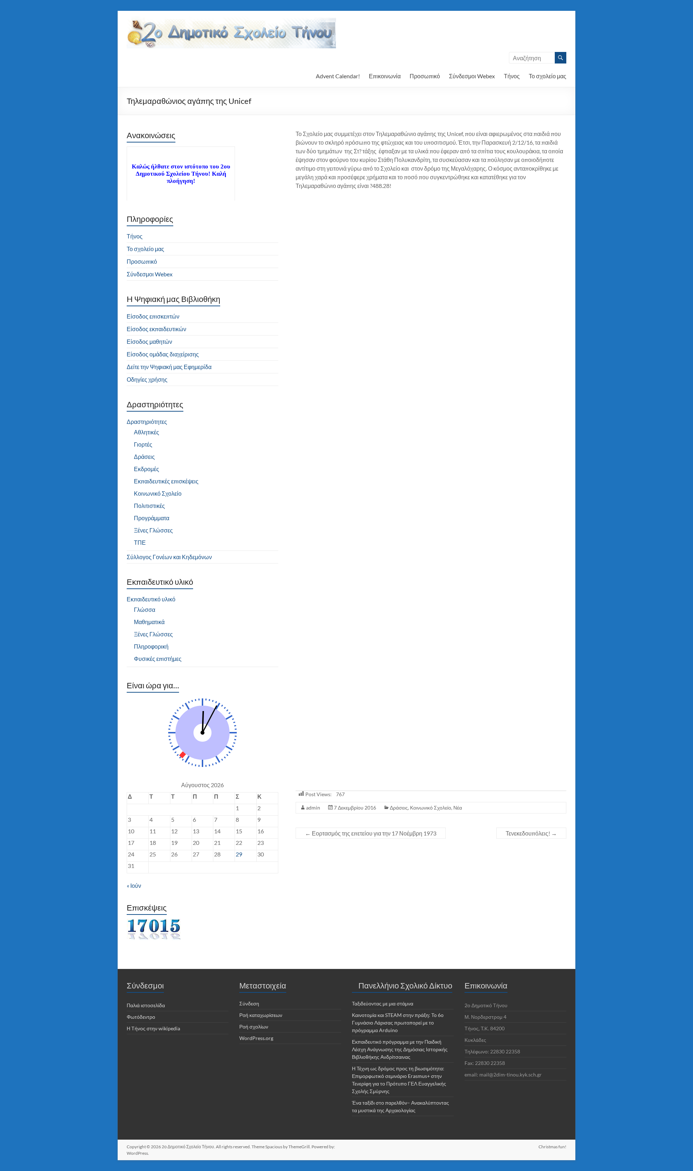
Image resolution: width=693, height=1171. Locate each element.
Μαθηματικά (149, 621)
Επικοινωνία (385, 76)
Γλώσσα (144, 609)
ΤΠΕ (140, 542)
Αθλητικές (146, 432)
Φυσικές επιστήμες (158, 658)
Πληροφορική (151, 646)
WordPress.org (256, 1038)
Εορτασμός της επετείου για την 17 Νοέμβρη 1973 (370, 833)
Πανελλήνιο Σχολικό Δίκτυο (405, 985)
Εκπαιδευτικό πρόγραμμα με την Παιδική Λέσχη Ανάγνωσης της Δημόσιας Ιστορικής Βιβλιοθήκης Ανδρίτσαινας (400, 1049)
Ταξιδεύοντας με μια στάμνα (382, 1003)
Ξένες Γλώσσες (153, 530)
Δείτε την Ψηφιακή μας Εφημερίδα (169, 366)
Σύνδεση (249, 1003)
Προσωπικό (425, 76)
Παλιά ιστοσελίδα (146, 1005)
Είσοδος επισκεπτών (153, 316)
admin (313, 807)
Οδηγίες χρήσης (147, 379)
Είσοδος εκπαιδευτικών (156, 328)
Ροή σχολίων (253, 1026)
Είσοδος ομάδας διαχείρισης (163, 354)
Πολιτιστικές (149, 505)
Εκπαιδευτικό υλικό (151, 599)
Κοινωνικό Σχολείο (430, 807)
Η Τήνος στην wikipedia (153, 1028)
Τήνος (512, 76)
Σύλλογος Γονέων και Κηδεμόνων (169, 556)
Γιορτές (143, 444)
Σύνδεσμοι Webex (472, 76)
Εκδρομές (146, 468)
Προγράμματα (151, 517)
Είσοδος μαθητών (149, 341)
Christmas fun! (552, 1146)
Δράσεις (399, 807)
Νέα (457, 807)
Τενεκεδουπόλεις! (531, 833)
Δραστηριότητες (147, 421)
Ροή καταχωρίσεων (260, 1015)
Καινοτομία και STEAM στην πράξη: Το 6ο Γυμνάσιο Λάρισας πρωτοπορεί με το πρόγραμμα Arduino (398, 1022)
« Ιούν (134, 885)
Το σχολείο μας (547, 76)
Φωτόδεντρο (141, 1017)
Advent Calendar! (338, 76)
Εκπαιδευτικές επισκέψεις (166, 481)
